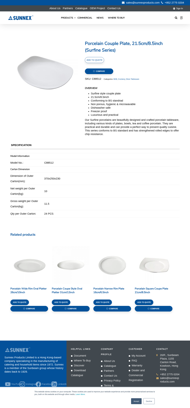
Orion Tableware (132, 79)
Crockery (121, 79)
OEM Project (97, 8)
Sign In (179, 8)
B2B (115, 79)
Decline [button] (149, 401)
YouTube (13, 384)
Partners (68, 8)
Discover (79, 365)
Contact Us (114, 8)
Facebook (45, 384)
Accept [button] (136, 401)
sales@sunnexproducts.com (143, 2)
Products (67, 17)
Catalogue (81, 8)
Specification (21, 145)
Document (80, 355)
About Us (54, 8)
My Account (138, 355)
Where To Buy (116, 17)
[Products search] (176, 17)
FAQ (134, 360)
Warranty (137, 365)
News (100, 17)
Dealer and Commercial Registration (137, 375)
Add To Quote (94, 60)
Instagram (29, 384)
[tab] (21, 146)
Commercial (84, 17)
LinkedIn (60, 384)
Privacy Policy (112, 380)
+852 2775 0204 (174, 2)
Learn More (80, 394)
